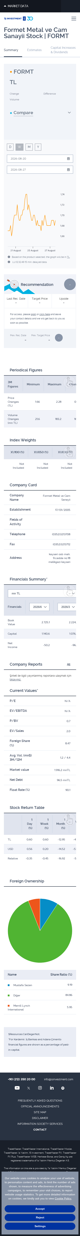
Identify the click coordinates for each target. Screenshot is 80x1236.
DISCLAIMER (40, 1118)
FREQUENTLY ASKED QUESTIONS (40, 1100)
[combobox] (40, 114)
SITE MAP (40, 1112)
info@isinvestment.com (58, 1079)
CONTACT (40, 1129)
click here (44, 314)
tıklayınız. (15, 679)
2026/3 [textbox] (65, 607)
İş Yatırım (18, 18)
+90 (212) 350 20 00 (21, 1079)
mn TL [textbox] (16, 593)
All (68, 664)
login (33, 314)
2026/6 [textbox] (37, 607)
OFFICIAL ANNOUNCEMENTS (40, 1106)
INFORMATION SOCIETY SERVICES (40, 1123)
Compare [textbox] (23, 112)
